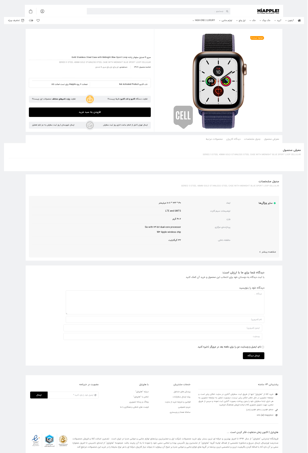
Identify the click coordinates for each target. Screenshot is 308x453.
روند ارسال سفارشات (181, 396)
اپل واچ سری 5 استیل (103, 67)
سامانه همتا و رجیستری (180, 412)
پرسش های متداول (182, 391)
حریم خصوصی (184, 407)
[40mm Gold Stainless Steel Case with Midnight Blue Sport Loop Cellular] (218, 81)
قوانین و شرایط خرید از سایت (177, 402)
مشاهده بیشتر (269, 251)
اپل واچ (116, 67)
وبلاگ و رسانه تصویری (139, 402)
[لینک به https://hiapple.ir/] (256, 11)
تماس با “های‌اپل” (141, 396)
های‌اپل (256, 438)
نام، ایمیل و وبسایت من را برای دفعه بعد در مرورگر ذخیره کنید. (229, 347)
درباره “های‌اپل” (142, 391)
